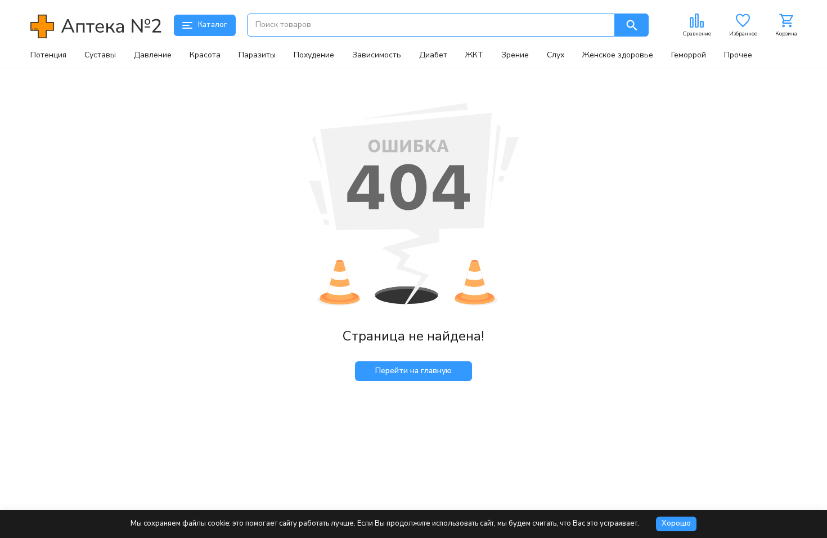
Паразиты (257, 55)
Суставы (100, 55)
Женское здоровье (617, 55)
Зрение (515, 55)
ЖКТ (474, 55)
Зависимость (376, 55)
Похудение (314, 55)
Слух (555, 55)
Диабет (433, 55)
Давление (153, 55)
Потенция (48, 55)
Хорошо (676, 523)
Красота (205, 55)
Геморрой (688, 55)
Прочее (738, 55)
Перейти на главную (413, 370)
